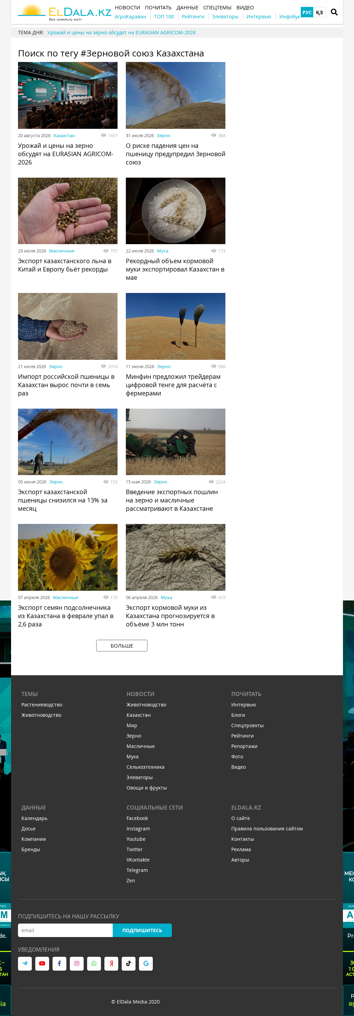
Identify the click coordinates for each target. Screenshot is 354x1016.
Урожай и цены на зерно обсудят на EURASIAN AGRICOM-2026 (121, 32)
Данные (33, 807)
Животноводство (41, 715)
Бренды (30, 849)
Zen (131, 880)
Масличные (61, 251)
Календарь (34, 818)
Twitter (135, 849)
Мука (162, 251)
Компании (33, 839)
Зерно (163, 135)
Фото (237, 756)
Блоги (238, 715)
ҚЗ (319, 12)
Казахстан (64, 135)
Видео (238, 767)
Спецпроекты (247, 725)
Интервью (243, 704)
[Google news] (146, 964)
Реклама (241, 849)
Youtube (136, 839)
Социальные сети (155, 807)
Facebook (137, 818)
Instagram (138, 828)
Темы (29, 694)
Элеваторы (140, 777)
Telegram (137, 870)
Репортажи (244, 746)
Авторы (240, 859)
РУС (307, 12)
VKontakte (138, 859)
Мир (132, 725)
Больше (122, 645)
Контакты (242, 839)
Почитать (246, 694)
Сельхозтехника (146, 767)
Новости (141, 694)
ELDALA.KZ (246, 807)
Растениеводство (41, 704)
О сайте (240, 818)
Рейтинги (242, 735)
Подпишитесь (142, 930)
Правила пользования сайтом (267, 828)
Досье (28, 828)
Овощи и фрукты (147, 787)
